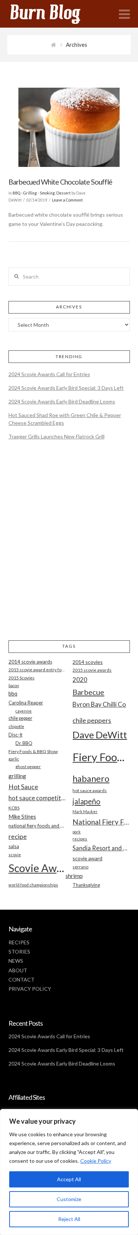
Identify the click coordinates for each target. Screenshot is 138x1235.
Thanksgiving (86, 885)
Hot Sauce (23, 787)
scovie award (87, 858)
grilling (17, 776)
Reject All (69, 1219)
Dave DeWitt (99, 734)
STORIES (19, 951)
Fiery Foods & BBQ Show (33, 751)
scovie (14, 854)
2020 (79, 679)
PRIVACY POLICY (29, 989)
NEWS (15, 961)
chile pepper (20, 718)
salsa (13, 846)
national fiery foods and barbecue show (37, 826)
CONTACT (21, 979)
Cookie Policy (95, 1161)
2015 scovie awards (92, 670)
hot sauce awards (89, 790)
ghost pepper (28, 766)
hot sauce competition (37, 798)
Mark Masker (85, 811)
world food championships (33, 884)
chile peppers (91, 720)
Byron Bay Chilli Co (99, 704)
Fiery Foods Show (101, 757)
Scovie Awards (37, 867)
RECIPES (18, 942)
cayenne (23, 711)
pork (76, 831)
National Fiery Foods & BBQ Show (101, 822)
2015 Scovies (21, 678)
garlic (13, 758)
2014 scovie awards (30, 662)
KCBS (14, 808)
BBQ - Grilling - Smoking (34, 193)
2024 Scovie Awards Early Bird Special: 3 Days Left (66, 388)
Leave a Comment (67, 200)
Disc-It (15, 735)
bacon (13, 685)
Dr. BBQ (23, 743)
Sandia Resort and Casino (101, 847)
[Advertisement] (69, 546)
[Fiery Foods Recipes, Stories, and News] (52, 14)
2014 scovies (87, 662)
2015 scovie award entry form (37, 669)
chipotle (16, 726)
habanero (90, 778)
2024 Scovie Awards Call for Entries (49, 374)
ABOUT (17, 970)
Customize (69, 1199)
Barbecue (88, 692)
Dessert (63, 193)
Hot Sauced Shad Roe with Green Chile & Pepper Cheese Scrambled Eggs (64, 419)
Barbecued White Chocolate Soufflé (60, 182)
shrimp (74, 875)
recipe (17, 836)
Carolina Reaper (25, 703)
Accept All (69, 1179)
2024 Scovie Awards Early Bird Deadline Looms (61, 401)
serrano (80, 867)
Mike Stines (22, 817)
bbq (12, 693)
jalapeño (86, 801)
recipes (79, 838)
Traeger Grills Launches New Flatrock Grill (56, 436)
